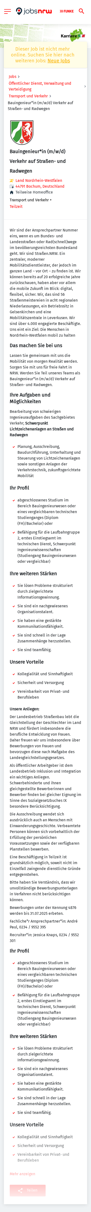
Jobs (12, 76)
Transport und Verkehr (28, 96)
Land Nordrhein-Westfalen (39, 180)
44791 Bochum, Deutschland (40, 186)
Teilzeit (16, 206)
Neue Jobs (59, 61)
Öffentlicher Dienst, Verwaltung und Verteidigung (40, 86)
